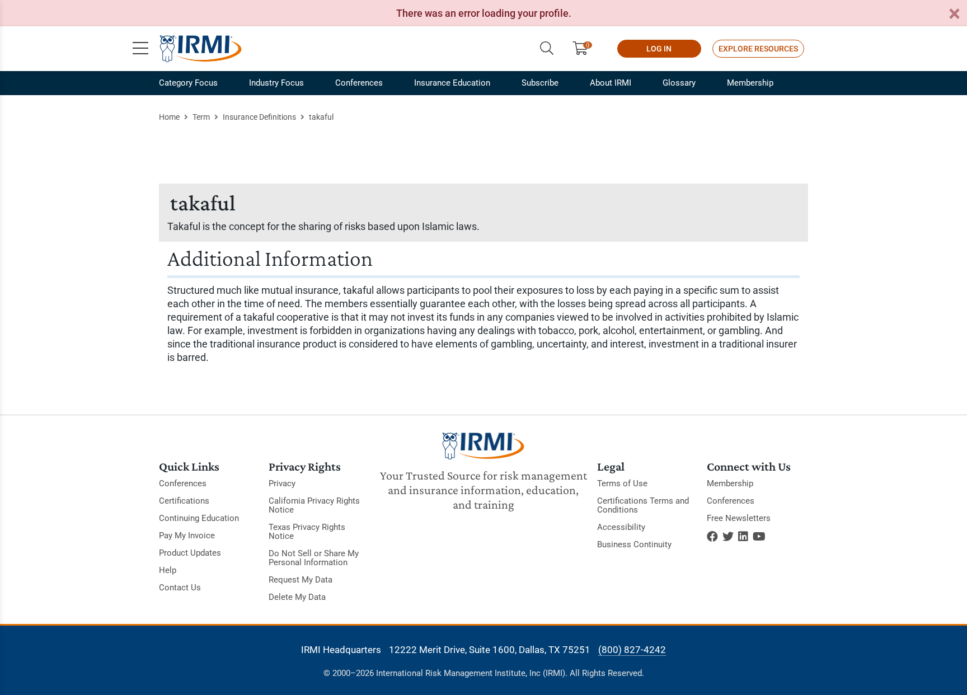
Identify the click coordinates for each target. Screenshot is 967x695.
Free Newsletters (739, 518)
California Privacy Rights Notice (314, 505)
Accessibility (621, 527)
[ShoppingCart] (584, 48)
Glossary (679, 83)
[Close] (954, 14)
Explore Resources (758, 48)
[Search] (546, 48)
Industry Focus (276, 83)
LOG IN (659, 48)
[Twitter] (728, 536)
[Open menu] (140, 48)
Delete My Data (297, 597)
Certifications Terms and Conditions (643, 505)
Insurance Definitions (259, 116)
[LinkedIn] (743, 536)
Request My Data (300, 580)
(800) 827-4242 (632, 649)
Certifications (184, 501)
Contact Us (180, 588)
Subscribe (540, 83)
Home (169, 116)
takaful (321, 116)
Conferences (359, 83)
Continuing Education (199, 518)
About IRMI (610, 83)
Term (201, 116)
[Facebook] (712, 536)
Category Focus (188, 83)
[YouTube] (759, 536)
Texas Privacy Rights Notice (307, 531)
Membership (750, 83)
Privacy (282, 483)
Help (167, 570)
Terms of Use (622, 483)
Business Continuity (634, 544)
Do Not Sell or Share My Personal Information (314, 557)
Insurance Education (452, 83)
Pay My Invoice (187, 535)
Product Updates (190, 553)
